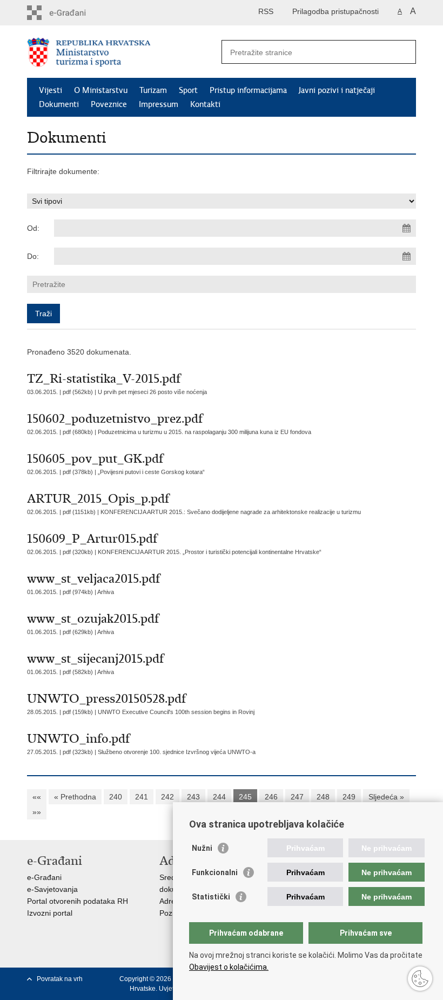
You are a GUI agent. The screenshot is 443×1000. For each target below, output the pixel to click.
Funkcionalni (215, 872)
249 (349, 796)
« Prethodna (75, 796)
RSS (265, 11)
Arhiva (105, 592)
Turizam (153, 90)
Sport (188, 90)
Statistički (211, 896)
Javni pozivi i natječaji (337, 90)
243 (193, 796)
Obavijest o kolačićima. (229, 967)
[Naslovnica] (124, 52)
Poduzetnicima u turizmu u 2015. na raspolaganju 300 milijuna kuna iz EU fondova (204, 432)
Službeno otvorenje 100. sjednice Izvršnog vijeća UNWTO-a (177, 752)
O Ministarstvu (100, 90)
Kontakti (205, 104)
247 (297, 796)
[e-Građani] (73, 12)
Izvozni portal (49, 913)
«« (36, 796)
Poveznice (109, 104)
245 (245, 796)
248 (323, 796)
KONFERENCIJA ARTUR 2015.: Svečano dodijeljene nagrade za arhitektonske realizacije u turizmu (230, 512)
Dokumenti (59, 104)
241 (141, 796)
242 (167, 796)
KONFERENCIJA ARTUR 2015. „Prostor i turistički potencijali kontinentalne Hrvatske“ (209, 552)
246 (271, 796)
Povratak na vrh (60, 979)
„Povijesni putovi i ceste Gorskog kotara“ (151, 472)
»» (36, 812)
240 (115, 796)
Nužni (202, 848)
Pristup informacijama (248, 90)
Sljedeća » (386, 796)
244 (219, 796)
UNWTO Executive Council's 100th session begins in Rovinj (176, 712)
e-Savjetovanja (52, 889)
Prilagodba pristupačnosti (335, 11)
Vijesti (50, 90)
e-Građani (44, 877)
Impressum (158, 104)
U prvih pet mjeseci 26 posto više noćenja (152, 392)
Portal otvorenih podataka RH (77, 901)
